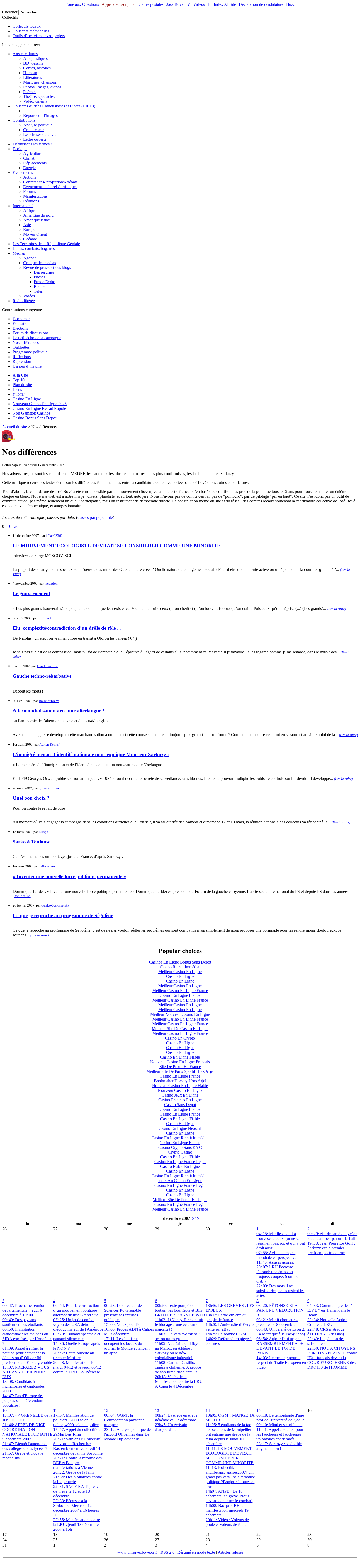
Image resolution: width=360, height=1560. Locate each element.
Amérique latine (36, 220)
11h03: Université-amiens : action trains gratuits (177, 1336)
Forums (29, 191)
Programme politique (30, 352)
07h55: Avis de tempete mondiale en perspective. (277, 1255)
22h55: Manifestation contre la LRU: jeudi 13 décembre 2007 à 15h (76, 1524)
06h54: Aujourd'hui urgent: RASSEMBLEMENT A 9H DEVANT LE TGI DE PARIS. (280, 1345)
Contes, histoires (37, 68)
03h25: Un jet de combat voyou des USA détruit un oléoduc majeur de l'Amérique (78, 1324)
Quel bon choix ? (31, 798)
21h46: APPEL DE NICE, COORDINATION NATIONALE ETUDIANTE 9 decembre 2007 (27, 1432)
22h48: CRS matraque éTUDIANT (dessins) (325, 1331)
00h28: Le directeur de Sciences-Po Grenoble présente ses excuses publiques (123, 1312)
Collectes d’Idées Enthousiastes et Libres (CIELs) (54, 106)
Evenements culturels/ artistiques (50, 186)
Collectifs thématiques (31, 31)
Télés (38, 291)
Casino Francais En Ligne (180, 1100)
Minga (43, 832)
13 (157, 1410)
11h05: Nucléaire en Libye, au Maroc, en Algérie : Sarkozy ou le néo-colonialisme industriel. (177, 1350)
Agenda (29, 258)
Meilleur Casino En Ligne (180, 971)
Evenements (23, 172)
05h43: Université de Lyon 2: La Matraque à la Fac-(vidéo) (280, 1331)
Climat (28, 158)
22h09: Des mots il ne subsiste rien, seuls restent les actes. (280, 1291)
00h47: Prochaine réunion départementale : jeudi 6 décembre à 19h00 (23, 1310)
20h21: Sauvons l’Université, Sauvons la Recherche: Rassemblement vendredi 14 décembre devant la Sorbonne (78, 1446)
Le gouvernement (31, 593)
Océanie (30, 239)
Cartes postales (151, 4)
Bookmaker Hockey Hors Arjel (180, 1081)
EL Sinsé (44, 618)
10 (9, 526)
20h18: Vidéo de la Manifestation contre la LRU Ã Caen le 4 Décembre (179, 1381)
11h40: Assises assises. (275, 1262)
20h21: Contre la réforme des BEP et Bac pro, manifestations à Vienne (77, 1463)
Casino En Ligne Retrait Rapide (39, 408)
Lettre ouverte (34, 139)
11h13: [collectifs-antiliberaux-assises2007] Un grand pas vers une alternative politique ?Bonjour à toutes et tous (230, 1477)
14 (208, 1410)
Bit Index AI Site (222, 4)
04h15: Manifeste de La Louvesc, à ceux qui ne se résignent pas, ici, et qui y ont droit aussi (280, 1240)
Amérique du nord (38, 215)
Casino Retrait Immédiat (180, 967)
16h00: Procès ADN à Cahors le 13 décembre (129, 1331)
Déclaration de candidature (261, 4)
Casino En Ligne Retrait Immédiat (180, 1138)
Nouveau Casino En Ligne (180, 1090)
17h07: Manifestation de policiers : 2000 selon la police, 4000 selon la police (76, 1420)
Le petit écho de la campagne (37, 337)
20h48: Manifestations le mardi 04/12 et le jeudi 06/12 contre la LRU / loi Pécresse (77, 1367)
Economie (21, 318)
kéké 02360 (54, 536)
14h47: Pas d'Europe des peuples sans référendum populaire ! (22, 1400)
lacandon (51, 583)
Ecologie (20, 148)
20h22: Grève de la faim (73, 1472)
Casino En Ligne (27, 399)
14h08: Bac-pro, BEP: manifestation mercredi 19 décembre (227, 1510)
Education (21, 323)
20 (16, 526)
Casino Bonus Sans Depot (34, 418)
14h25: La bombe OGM (226, 1334)
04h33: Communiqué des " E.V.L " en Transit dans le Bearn (329, 1310)
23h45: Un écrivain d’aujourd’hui (171, 1427)
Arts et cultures (25, 53)
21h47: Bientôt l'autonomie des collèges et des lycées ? (24, 1446)
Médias (19, 253)
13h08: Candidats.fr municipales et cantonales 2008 (23, 1386)
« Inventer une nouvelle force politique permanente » (69, 876)
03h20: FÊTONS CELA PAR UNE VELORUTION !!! (280, 1310)
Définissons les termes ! (32, 144)
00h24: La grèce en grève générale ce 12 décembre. (176, 1417)
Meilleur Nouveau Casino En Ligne (180, 1014)
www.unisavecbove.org (137, 1552)
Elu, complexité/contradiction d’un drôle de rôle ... (67, 628)
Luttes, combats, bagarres (34, 248)
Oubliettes (21, 347)
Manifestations (35, 196)
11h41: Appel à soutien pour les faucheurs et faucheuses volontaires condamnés (279, 1434)
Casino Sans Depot (180, 1104)
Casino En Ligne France (180, 995)
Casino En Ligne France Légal (180, 1161)
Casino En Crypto (180, 1038)
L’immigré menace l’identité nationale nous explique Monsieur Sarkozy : (91, 754)
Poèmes (29, 91)
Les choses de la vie (39, 134)
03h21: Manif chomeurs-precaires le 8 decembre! (277, 1322)
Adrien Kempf (49, 744)
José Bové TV (178, 4)
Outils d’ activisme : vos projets (39, 36)
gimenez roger (49, 788)
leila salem (47, 866)
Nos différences (26, 342)
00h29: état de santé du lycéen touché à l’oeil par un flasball (332, 1236)
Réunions (31, 201)
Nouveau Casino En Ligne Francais (180, 1062)
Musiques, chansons (40, 82)
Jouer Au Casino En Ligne (180, 1180)
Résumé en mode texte (196, 1552)
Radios (39, 286)
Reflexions (22, 356)
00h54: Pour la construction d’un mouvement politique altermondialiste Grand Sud (76, 1310)
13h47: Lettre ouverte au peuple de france (226, 1317)
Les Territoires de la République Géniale (46, 243)
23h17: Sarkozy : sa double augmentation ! (279, 1446)
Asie (27, 224)
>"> (195, 1218)
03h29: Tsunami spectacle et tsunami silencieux (76, 1336)
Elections (20, 328)
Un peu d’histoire (27, 366)
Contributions (24, 120)
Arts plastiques (35, 58)
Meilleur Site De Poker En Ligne (180, 1199)
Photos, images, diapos (42, 87)
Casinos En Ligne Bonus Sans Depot (180, 962)
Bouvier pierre (49, 701)
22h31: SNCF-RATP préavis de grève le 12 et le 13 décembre (77, 1491)
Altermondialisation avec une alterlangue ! (58, 710)
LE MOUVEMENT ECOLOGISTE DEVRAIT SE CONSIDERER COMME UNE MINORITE (117, 545)
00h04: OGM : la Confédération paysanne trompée (124, 1420)
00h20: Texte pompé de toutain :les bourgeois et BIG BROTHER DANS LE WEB (180, 1310)
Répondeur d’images (40, 115)
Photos (39, 277)
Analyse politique (37, 125)
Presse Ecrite (44, 281)
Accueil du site (14, 427)
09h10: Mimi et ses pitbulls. (279, 1425)
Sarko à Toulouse (31, 842)
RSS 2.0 (166, 1552)
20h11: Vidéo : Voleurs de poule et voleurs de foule (227, 1522)
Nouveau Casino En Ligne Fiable (180, 1085)
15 (258, 1410)
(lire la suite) (336, 609)
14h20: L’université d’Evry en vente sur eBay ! (231, 1326)
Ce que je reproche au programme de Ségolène (63, 915)
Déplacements (35, 163)
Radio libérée (24, 300)
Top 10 (19, 380)
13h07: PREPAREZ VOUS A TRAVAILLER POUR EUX (25, 1372)
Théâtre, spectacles (39, 96)
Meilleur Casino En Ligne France (180, 990)
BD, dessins (33, 63)
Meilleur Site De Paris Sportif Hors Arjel (180, 1071)
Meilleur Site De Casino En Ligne (180, 1028)
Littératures (32, 77)
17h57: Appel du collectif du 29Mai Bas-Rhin (77, 1431)
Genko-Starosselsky (55, 905)
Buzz (290, 4)
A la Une (20, 375)
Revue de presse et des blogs (47, 267)
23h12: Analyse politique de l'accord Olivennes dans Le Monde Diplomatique (127, 1434)
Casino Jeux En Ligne (180, 1095)
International (23, 205)
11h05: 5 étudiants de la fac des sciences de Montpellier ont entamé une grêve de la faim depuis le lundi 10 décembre (228, 1434)
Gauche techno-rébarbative (42, 676)
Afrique (29, 210)
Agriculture (32, 153)
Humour (30, 72)
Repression (22, 361)
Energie (29, 167)
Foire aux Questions (82, 4)
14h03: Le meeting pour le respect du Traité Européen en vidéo (281, 1362)
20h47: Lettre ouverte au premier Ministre (73, 1355)
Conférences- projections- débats (50, 182)
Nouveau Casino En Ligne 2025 (40, 403)
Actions (29, 177)
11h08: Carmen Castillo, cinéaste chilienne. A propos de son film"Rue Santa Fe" (178, 1367)
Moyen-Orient (35, 234)
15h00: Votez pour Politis (125, 1324)
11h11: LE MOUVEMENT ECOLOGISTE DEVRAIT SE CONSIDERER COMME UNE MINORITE (230, 1455)
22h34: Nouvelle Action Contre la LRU (327, 1322)
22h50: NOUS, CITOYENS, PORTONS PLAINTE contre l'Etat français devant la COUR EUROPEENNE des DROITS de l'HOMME (332, 1357)
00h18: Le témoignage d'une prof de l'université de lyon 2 (280, 1417)
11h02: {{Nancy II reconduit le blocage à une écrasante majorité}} (179, 1324)
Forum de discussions (30, 333)
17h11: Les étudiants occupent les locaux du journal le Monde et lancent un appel (126, 1345)
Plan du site (22, 384)
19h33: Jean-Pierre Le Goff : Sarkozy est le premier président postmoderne (331, 1248)
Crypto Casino (180, 1152)
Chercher (9, 12)
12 (106, 1410)
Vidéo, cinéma (35, 101)
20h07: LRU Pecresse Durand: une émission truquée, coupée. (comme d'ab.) (277, 1274)
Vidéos (199, 4)
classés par (95, 517)
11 (55, 1410)
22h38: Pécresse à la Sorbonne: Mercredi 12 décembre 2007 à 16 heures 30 (76, 1508)
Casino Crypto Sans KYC (180, 1147)
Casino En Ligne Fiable (180, 1057)
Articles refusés (230, 1552)
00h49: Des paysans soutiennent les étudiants (22, 1322)
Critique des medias (39, 262)
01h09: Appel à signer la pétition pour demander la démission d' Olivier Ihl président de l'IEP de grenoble (27, 1355)
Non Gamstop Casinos (31, 413)
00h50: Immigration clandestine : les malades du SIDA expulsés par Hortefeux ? (27, 1336)
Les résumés (44, 272)
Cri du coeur (33, 129)
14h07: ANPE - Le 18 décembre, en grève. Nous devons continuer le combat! (229, 1496)
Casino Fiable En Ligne (180, 1166)
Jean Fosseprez (47, 666)
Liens (17, 389)
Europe (29, 229)
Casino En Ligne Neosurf (180, 1128)
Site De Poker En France (180, 1066)
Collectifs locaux (27, 26)
